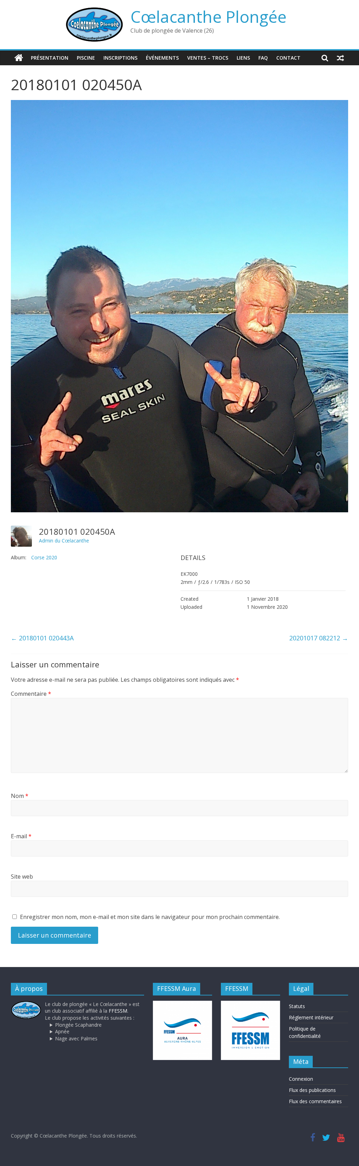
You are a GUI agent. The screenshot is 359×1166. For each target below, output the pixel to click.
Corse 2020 (44, 557)
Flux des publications (312, 1090)
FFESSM (118, 1010)
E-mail (21, 836)
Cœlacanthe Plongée (208, 16)
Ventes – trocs (207, 57)
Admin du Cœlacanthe (64, 540)
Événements (162, 57)
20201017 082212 (318, 638)
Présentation (49, 57)
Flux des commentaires (315, 1101)
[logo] (26, 1004)
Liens (243, 57)
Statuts (297, 1006)
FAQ (263, 57)
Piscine (86, 57)
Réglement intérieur (311, 1017)
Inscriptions (120, 57)
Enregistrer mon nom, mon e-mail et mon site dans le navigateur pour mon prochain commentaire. (150, 917)
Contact (288, 57)
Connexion (301, 1078)
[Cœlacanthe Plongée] (19, 58)
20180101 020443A (42, 638)
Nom (19, 796)
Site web (22, 876)
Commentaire (31, 694)
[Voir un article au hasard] (340, 58)
